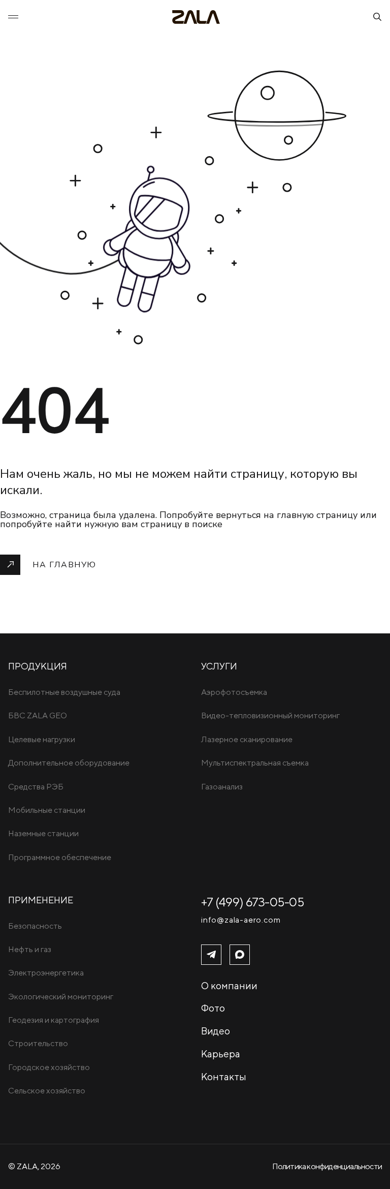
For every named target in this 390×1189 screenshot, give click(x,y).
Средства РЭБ (35, 786)
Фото (213, 1008)
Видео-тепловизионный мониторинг (270, 715)
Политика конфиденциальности (327, 1166)
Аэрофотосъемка (234, 692)
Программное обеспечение (59, 857)
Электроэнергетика (46, 973)
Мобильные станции (46, 810)
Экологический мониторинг (60, 996)
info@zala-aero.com (240, 920)
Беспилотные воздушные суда (64, 692)
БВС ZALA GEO (37, 715)
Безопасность (35, 926)
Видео (215, 1030)
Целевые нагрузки (41, 739)
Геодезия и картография (53, 1020)
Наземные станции (43, 833)
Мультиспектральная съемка (255, 763)
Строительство (38, 1043)
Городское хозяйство (49, 1067)
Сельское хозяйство (46, 1090)
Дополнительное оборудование (68, 763)
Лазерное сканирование (246, 739)
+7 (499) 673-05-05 (252, 902)
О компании (229, 985)
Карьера (220, 1053)
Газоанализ (222, 786)
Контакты (223, 1076)
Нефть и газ (29, 949)
